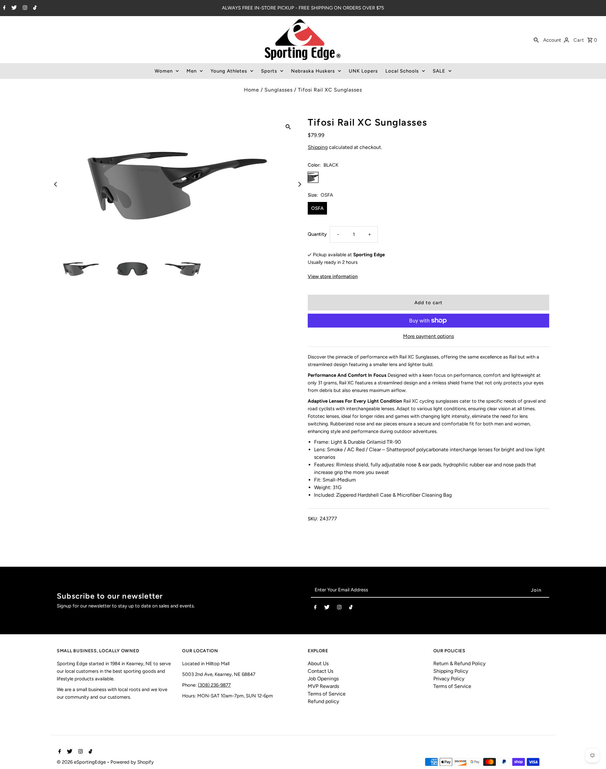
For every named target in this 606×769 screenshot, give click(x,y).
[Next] (299, 184)
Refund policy (323, 701)
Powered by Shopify (132, 762)
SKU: (313, 519)
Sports (269, 71)
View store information (333, 276)
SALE (439, 71)
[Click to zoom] (288, 126)
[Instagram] (24, 8)
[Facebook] (4, 8)
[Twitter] (13, 8)
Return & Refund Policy (459, 663)
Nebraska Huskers (313, 71)
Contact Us (320, 671)
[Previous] (56, 184)
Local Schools (402, 71)
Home (251, 90)
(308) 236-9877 (214, 685)
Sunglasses (278, 90)
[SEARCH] (536, 39)
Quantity (317, 234)
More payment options (428, 336)
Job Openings (323, 679)
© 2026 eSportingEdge (82, 762)
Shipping (318, 147)
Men (192, 71)
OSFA (317, 208)
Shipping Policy (450, 671)
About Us (318, 663)
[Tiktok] (34, 8)
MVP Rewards (323, 686)
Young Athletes (229, 71)
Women (164, 71)
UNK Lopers (363, 71)
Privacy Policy (448, 679)
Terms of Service (327, 694)
